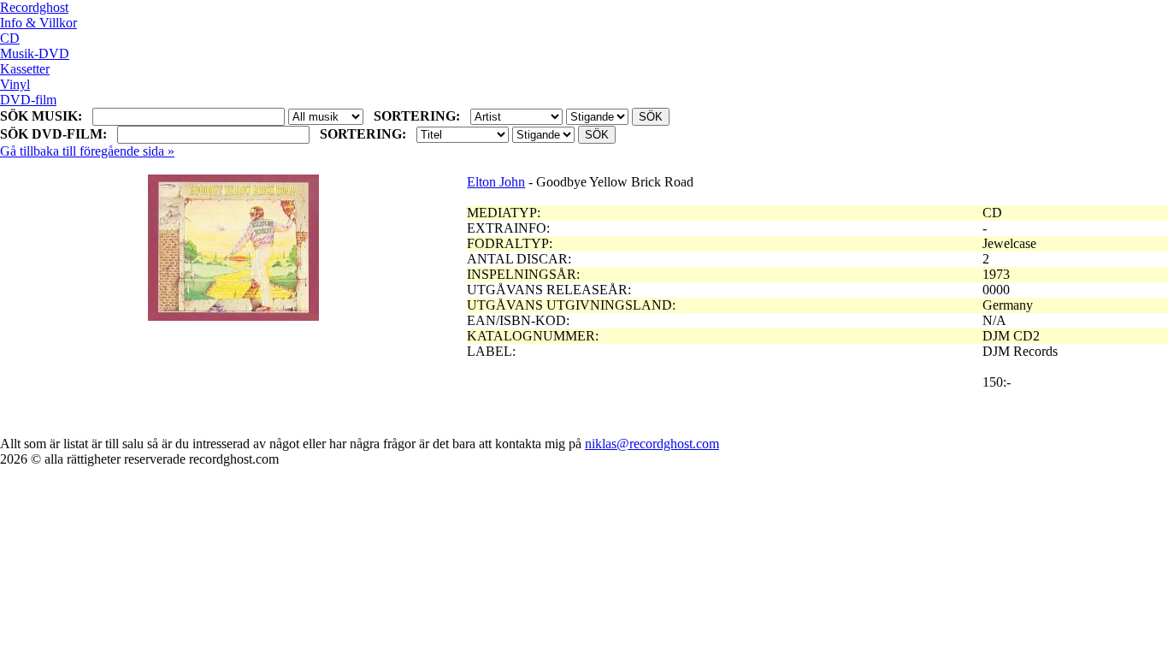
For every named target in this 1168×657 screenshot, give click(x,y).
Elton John (496, 182)
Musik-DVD (34, 53)
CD (10, 38)
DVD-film (28, 99)
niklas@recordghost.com (652, 443)
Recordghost (34, 7)
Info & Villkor (38, 22)
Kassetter (25, 69)
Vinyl (15, 84)
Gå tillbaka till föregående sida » (87, 151)
